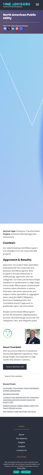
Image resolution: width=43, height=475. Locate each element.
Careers (21, 446)
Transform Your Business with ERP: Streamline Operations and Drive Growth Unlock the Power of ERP (21, 399)
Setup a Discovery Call (15, 367)
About (12, 347)
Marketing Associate (11, 394)
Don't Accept (26, 472)
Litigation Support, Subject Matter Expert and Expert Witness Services (20, 407)
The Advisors (21, 438)
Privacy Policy (21, 468)
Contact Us (21, 450)
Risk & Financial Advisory (19, 26)
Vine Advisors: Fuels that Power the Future (19, 411)
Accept (16, 472)
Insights (21, 442)
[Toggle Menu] (37, 4)
